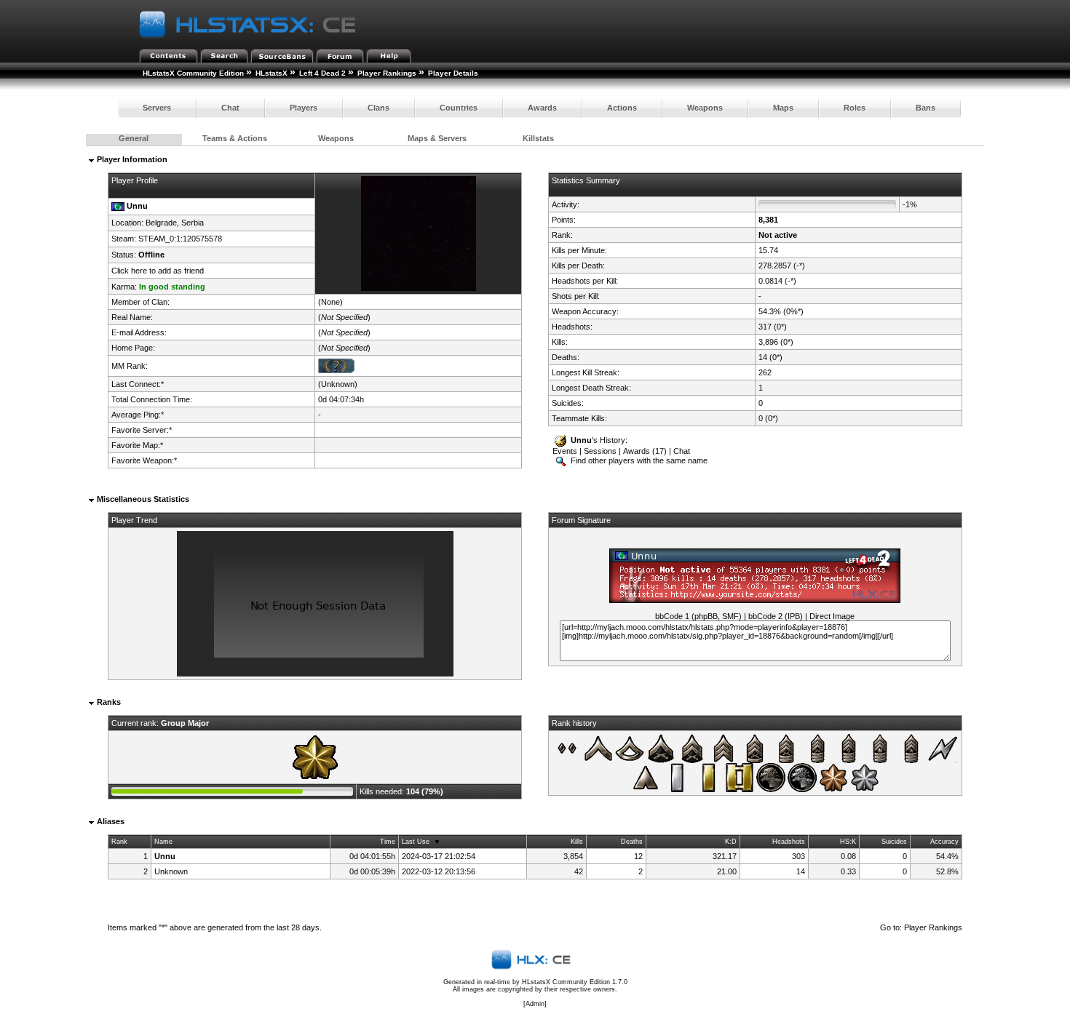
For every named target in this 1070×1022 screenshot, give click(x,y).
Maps (783, 107)
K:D (731, 841)
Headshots (788, 841)
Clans (378, 107)
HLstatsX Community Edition (193, 73)
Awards (542, 107)
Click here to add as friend (157, 270)
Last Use (415, 841)
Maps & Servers (437, 138)
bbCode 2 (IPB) (775, 616)
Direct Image (832, 616)
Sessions (600, 451)
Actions (622, 107)
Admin (535, 1003)
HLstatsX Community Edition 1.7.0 (574, 982)
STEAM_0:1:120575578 (180, 238)
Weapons (705, 107)
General (133, 138)
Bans (925, 107)
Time (387, 841)
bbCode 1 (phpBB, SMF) (698, 616)
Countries (458, 107)
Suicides (894, 841)
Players (303, 107)
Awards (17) (645, 451)
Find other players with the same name (638, 460)
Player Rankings (386, 73)
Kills (577, 841)
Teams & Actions (234, 138)
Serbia (192, 222)
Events (564, 451)
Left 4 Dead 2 (322, 73)
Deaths (632, 841)
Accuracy (944, 841)
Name (163, 841)
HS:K (848, 841)
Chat (230, 107)
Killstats (538, 138)
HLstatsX (271, 73)
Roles (854, 107)
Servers (157, 107)
